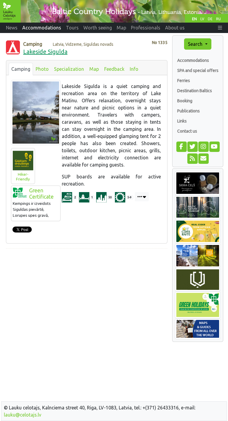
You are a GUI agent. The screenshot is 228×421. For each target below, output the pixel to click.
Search (196, 44)
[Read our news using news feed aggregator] (192, 158)
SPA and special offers (197, 70)
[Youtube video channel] (214, 146)
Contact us (187, 131)
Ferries (183, 80)
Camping (20, 69)
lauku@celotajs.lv (22, 414)
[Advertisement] (86, 295)
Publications (188, 111)
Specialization (69, 69)
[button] (220, 27)
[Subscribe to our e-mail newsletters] (203, 158)
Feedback (114, 69)
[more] (142, 196)
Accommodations (193, 60)
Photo (42, 69)
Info (134, 69)
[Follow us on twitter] (192, 146)
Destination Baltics (194, 90)
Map (94, 69)
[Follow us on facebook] (181, 146)
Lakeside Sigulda (45, 51)
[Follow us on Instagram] (203, 146)
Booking (184, 100)
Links (182, 121)
